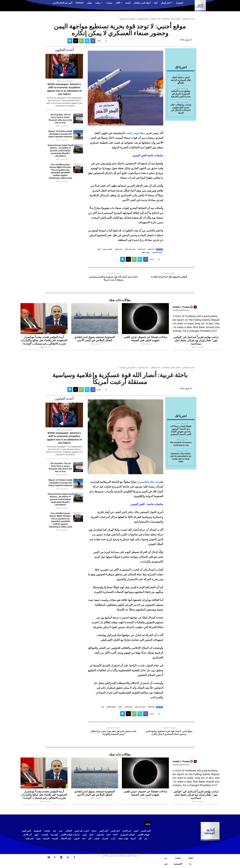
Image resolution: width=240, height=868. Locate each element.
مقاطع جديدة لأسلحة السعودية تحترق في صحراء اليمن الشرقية (181, 94)
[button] (35, 3)
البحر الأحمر (141, 249)
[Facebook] (92, 40)
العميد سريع (107, 249)
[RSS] (68, 857)
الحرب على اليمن (130, 249)
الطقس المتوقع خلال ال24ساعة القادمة (169, 277)
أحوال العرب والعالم (171, 19)
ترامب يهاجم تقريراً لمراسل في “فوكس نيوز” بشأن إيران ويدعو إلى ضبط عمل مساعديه (196, 340)
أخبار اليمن (151, 249)
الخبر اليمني (118, 249)
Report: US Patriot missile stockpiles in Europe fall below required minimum (60, 134)
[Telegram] (69, 40)
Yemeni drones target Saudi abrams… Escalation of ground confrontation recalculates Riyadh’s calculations (60, 150)
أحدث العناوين (188, 19)
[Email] (75, 40)
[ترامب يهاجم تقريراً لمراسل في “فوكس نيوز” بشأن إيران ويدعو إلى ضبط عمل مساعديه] (196, 318)
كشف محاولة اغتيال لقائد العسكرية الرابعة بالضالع (181, 80)
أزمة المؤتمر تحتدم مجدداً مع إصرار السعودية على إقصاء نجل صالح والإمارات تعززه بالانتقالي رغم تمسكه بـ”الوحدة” (44, 340)
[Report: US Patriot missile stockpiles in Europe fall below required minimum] (78, 135)
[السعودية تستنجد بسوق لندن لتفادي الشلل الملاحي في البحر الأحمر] (94, 318)
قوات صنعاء (145, 252)
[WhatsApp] (81, 40)
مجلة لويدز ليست (135, 133)
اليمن (99, 249)
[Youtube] (49, 857)
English (70, 81)
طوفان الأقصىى (157, 252)
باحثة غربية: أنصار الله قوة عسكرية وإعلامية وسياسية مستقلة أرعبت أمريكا (113, 278)
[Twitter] (87, 40)
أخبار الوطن (155, 19)
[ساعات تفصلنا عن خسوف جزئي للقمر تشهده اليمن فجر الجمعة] (145, 318)
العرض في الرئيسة (128, 19)
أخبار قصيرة (143, 19)
